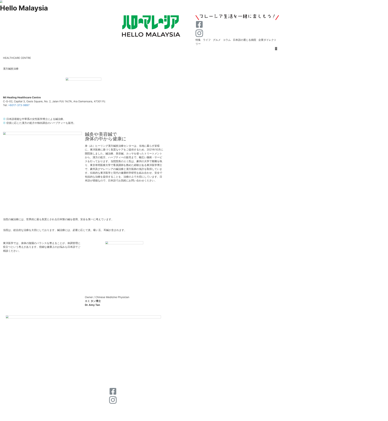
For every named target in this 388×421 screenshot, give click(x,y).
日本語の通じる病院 (244, 39)
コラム (227, 39)
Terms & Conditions (220, 417)
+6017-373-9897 (19, 105)
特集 (198, 39)
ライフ (207, 39)
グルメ (217, 39)
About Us (115, 406)
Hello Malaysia (24, 8)
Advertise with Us (137, 406)
